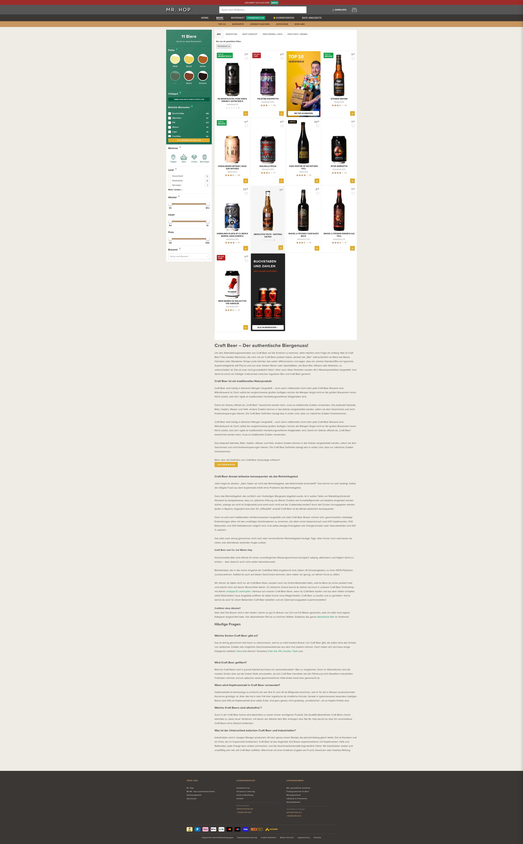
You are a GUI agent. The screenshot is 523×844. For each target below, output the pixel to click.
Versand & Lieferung (246, 791)
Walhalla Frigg (267, 166)
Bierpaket (238, 17)
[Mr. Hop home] (179, 9)
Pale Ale (272, 651)
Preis (171, 232)
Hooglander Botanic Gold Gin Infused (232, 167)
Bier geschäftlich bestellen (298, 788)
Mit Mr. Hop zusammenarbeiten (201, 791)
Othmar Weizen (339, 99)
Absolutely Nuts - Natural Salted (268, 235)
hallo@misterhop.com (245, 808)
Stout (239, 651)
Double (287, 651)
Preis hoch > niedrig (297, 34)
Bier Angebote (312, 17)
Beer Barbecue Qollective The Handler (232, 302)
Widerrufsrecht (287, 837)
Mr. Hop (190, 788)
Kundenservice (243, 788)
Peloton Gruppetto (268, 99)
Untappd (174, 93)
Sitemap (317, 837)
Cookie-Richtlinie (268, 837)
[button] (189, 256)
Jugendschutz (303, 837)
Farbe (172, 50)
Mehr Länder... (175, 189)
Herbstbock (223, 46)
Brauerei (174, 249)
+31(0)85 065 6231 (244, 812)
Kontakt (240, 798)
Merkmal (174, 148)
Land (172, 170)
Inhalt (171, 215)
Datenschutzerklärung (247, 837)
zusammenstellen (255, 18)
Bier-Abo (300, 24)
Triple (295, 651)
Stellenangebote (194, 795)
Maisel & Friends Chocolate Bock (303, 234)
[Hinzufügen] (245, 113)
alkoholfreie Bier (325, 616)
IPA (280, 651)
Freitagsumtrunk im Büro (297, 791)
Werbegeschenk (293, 795)
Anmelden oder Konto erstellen (189, 99)
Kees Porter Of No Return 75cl (303, 167)
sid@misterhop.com (294, 812)
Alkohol (173, 197)
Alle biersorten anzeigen (189, 140)
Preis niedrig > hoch (272, 34)
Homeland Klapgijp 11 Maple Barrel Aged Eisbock (232, 234)
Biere (220, 17)
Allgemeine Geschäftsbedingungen (217, 837)
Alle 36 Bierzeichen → (268, 327)
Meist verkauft (250, 34)
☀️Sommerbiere (283, 17)
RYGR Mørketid (339, 166)
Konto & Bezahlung (245, 795)
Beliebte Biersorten (180, 107)
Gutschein (282, 24)
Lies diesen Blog (226, 464)
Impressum (192, 798)
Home (205, 17)
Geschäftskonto (293, 802)
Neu (219, 34)
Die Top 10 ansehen (303, 113)
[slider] (170, 204)
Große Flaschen (260, 24)
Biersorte (238, 24)
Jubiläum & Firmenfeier (296, 798)
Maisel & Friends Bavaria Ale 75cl (339, 234)
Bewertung (231, 34)
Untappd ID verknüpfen (238, 591)
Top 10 (222, 24)
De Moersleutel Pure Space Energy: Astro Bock (232, 100)
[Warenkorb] (354, 9)
